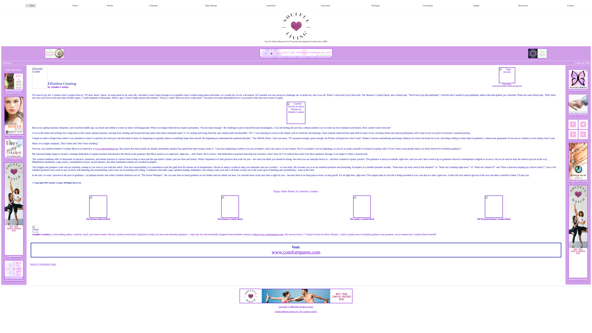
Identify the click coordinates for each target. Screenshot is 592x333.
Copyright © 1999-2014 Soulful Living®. (296, 307)
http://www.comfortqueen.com (268, 234)
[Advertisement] (290, 63)
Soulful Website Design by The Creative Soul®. (296, 311)
